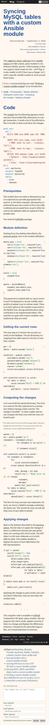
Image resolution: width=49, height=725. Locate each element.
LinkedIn (35, 652)
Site (11, 639)
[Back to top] (47, 722)
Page (16, 639)
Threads (9, 652)
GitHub (37, 615)
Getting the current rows (13, 95)
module (10, 114)
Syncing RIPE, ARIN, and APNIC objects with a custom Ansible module (23, 670)
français (43, 47)
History (22, 639)
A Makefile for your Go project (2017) (23, 678)
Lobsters (10, 655)
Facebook (19, 652)
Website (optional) (9, 714)
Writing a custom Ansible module (21, 675)
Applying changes (23, 98)
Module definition (31, 92)
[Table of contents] (1, 92)
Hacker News (21, 655)
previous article (10, 236)
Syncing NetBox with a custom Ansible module (16, 659)
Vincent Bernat (40, 642)
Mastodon (22, 637)
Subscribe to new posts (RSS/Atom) (22, 680)
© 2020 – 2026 (28, 642)
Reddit (27, 652)
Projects (20, 2)
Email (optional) (8, 708)
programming (33, 49)
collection (19, 61)
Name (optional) (8, 703)
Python (43, 49)
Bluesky (30, 637)
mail (35, 655)
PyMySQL (19, 219)
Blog (12, 2)
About (4, 1)
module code (41, 52)
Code (5, 92)
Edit (27, 639)
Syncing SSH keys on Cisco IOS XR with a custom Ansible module (21, 665)
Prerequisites (16, 92)
